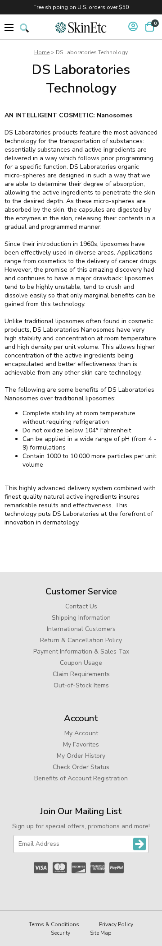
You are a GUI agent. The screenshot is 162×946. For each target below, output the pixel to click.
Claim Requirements (81, 674)
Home (42, 52)
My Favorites (81, 744)
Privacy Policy (116, 924)
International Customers (81, 629)
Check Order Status (81, 767)
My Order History (81, 755)
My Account (81, 733)
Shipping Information (81, 617)
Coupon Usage (81, 662)
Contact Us (81, 606)
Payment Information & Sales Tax (81, 651)
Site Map (101, 933)
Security (60, 933)
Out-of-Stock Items (81, 685)
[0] (149, 27)
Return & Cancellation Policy (81, 640)
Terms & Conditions (54, 924)
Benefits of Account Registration (81, 778)
